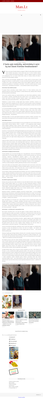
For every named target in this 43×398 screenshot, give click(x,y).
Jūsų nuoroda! (12, 387)
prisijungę (5, 334)
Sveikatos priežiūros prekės (14, 381)
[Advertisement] (21, 24)
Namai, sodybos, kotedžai (13, 386)
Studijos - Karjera (21, 62)
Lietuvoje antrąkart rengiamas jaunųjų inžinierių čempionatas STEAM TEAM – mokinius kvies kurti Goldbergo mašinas (8, 322)
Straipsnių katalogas (12, 384)
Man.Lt (21, 7)
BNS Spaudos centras (9, 292)
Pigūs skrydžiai (11, 382)
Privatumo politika (21, 397)
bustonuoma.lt (11, 385)
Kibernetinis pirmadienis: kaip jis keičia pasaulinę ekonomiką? (34, 321)
